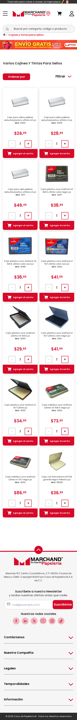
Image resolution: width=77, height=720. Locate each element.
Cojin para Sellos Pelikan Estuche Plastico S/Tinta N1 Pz (56, 120)
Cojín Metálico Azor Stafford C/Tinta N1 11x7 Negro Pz (20, 479)
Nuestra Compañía (18, 653)
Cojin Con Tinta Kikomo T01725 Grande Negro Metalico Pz (56, 479)
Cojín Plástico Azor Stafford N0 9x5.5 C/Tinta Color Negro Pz (57, 192)
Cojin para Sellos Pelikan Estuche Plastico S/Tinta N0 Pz (20, 120)
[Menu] (6, 13)
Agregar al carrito (23, 153)
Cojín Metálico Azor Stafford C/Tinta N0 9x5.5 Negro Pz (57, 408)
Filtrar (60, 76)
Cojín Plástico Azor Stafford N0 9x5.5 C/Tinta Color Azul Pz (20, 264)
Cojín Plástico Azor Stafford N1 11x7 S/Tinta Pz (20, 408)
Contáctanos (14, 637)
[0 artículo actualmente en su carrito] (62, 13)
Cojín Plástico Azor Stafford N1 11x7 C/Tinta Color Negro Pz (57, 336)
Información (13, 699)
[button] (9, 29)
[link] (72, 13)
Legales (10, 668)
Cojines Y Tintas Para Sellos (26, 35)
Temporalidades (16, 684)
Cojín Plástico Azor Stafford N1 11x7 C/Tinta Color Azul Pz (57, 264)
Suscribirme (63, 604)
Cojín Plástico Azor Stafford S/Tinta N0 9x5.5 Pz (20, 336)
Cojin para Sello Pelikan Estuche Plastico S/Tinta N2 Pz (20, 192)
